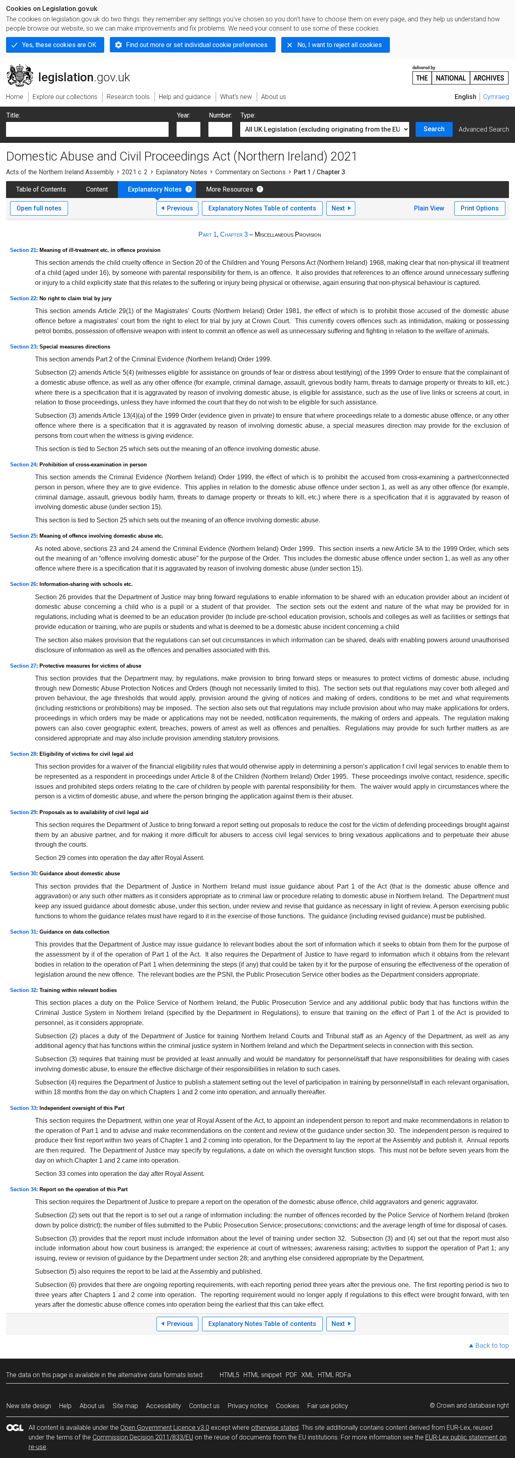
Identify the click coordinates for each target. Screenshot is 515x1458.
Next (338, 208)
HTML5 (229, 1375)
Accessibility (163, 1406)
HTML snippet (262, 1375)
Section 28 (23, 754)
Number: (220, 115)
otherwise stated (275, 1427)
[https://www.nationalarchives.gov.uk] (460, 71)
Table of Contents (41, 189)
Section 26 (23, 584)
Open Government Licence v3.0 (164, 1427)
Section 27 (23, 666)
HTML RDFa (334, 1375)
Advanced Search (484, 129)
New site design (28, 1406)
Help (65, 1406)
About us (92, 1406)
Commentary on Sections (250, 172)
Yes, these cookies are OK (59, 45)
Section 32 (23, 990)
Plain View (429, 208)
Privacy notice (248, 1406)
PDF (291, 1375)
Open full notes (39, 208)
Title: (13, 115)
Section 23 (23, 347)
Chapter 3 (234, 234)
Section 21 (23, 250)
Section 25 (23, 536)
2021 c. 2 (135, 172)
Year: (183, 115)
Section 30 (23, 873)
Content (97, 189)
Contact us (204, 1406)
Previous (180, 208)
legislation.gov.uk (72, 67)
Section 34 (23, 1189)
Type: (248, 115)
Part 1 (207, 234)
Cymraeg (496, 97)
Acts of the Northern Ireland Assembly (60, 172)
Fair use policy (327, 1406)
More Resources (229, 189)
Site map (125, 1406)
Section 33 (23, 1108)
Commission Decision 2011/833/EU (143, 1437)
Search (434, 129)
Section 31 (23, 932)
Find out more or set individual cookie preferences (197, 45)
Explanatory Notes (181, 172)
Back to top (492, 1345)
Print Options (480, 208)
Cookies (287, 1406)
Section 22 (23, 298)
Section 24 (23, 465)
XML (307, 1375)
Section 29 (23, 812)
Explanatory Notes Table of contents (262, 208)
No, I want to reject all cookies (339, 45)
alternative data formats (152, 1375)
